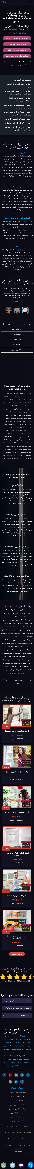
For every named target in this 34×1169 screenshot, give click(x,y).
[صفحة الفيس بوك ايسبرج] (28, 1075)
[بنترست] (10, 1075)
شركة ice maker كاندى (17, 1049)
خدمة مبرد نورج (9, 1039)
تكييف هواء (28, 620)
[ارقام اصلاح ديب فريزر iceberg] (17, 715)
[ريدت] (16, 1075)
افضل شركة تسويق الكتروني (14, 1059)
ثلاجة (5, 616)
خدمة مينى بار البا (25, 1036)
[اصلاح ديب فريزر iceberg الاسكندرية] (17, 921)
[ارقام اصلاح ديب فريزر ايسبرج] (17, 756)
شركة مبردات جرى (19, 1046)
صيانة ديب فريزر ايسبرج (11, 1145)
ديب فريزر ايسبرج (18, 1151)
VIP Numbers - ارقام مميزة (14, 1066)
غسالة (10, 616)
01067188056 (18, 33)
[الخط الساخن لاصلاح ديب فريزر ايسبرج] (17, 837)
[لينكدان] (16, 1082)
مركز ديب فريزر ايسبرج (10, 1138)
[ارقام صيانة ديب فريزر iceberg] (17, 797)
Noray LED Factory (23, 1062)
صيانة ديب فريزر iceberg (26, 1126)
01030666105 (13, 29)
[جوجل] (22, 1082)
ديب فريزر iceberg (9, 1132)
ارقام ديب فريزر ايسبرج (25, 1145)
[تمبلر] (4, 1075)
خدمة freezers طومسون (11, 1036)
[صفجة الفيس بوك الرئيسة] (10, 1082)
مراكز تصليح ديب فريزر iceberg (11, 1126)
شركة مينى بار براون (10, 1052)
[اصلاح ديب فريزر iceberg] (17, 880)
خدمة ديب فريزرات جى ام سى (21, 1042)
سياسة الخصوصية (17, 626)
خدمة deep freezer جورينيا (23, 1039)
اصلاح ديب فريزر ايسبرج (25, 1138)
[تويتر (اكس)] (22, 1075)
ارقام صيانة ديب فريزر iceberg (24, 1132)
